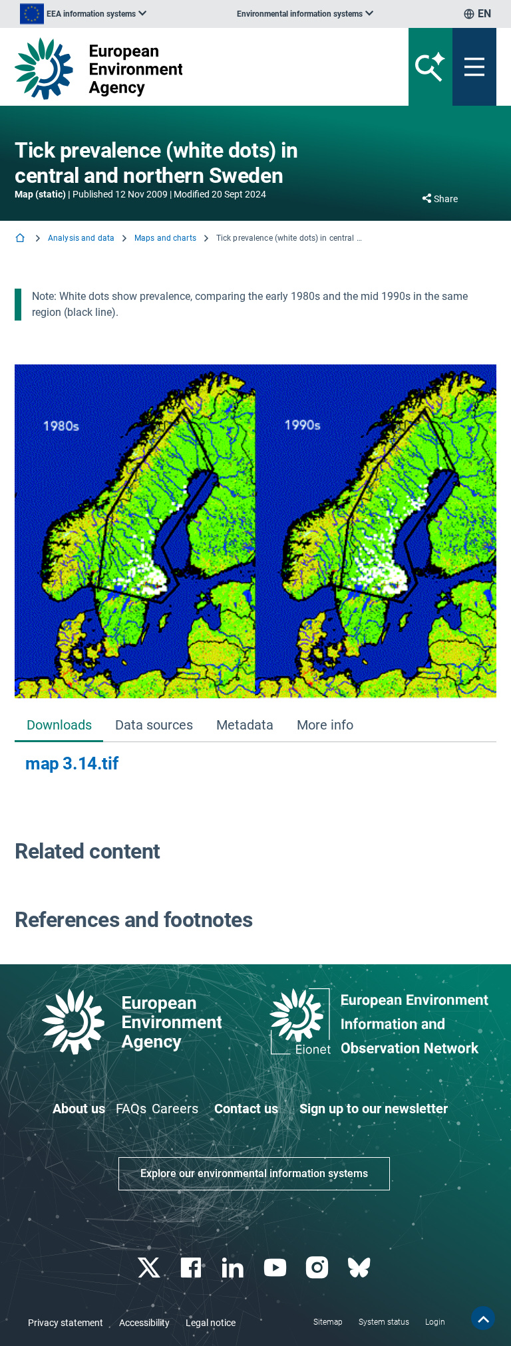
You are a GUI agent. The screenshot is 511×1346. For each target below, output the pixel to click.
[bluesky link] (360, 1267)
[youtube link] (276, 1267)
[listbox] (83, 14)
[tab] (59, 726)
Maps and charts (165, 238)
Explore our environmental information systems (254, 1173)
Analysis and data (81, 238)
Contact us (246, 1109)
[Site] (172, 68)
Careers (175, 1109)
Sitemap (328, 1322)
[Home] (21, 239)
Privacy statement (65, 1322)
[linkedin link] (235, 1267)
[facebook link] (193, 1267)
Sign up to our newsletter (373, 1109)
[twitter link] (150, 1267)
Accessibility (144, 1322)
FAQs (131, 1109)
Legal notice (211, 1322)
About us (79, 1109)
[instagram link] (318, 1267)
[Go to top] (483, 1318)
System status (384, 1322)
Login (435, 1322)
